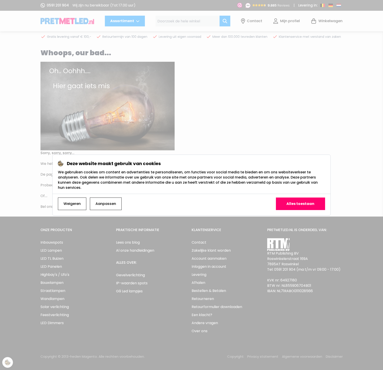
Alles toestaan (300, 203)
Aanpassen (105, 203)
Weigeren (72, 203)
